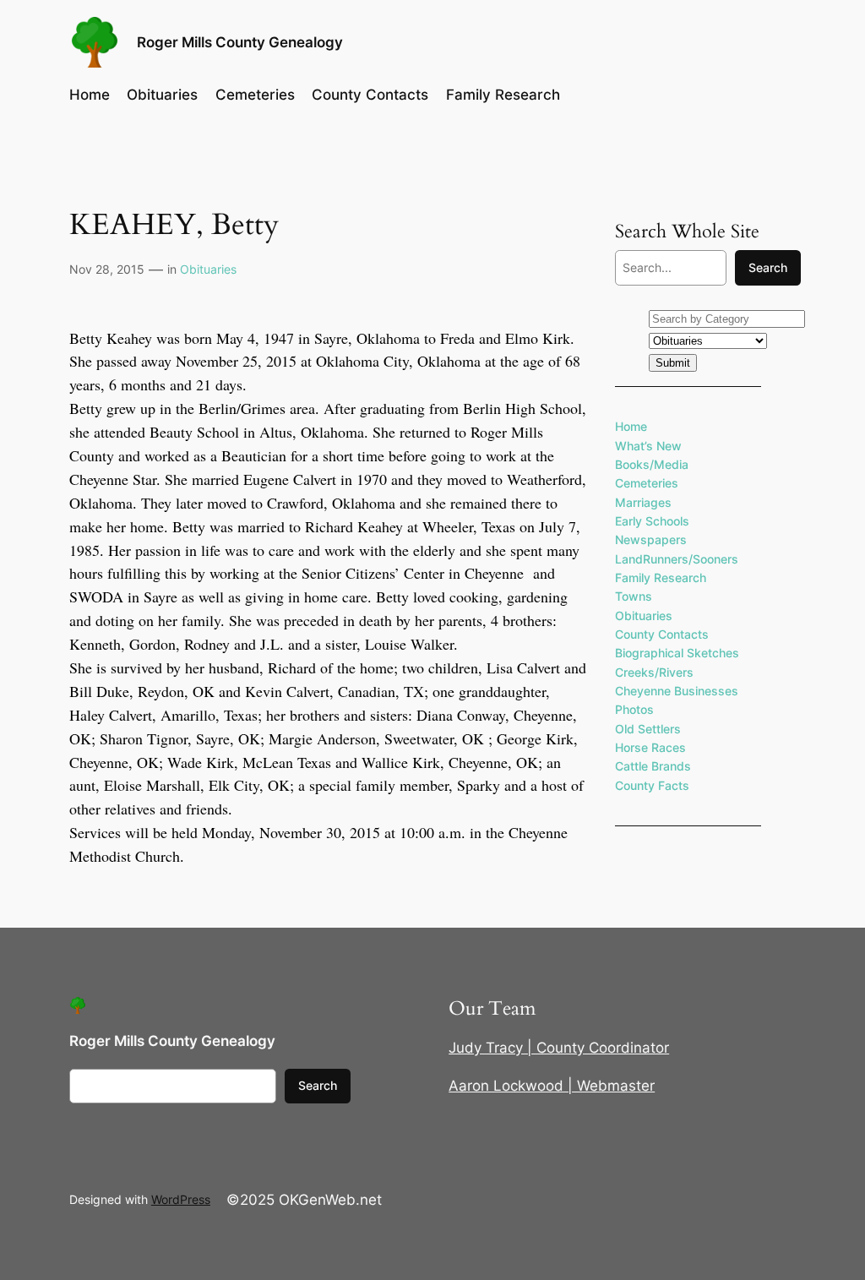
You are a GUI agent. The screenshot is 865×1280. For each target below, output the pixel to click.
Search (767, 267)
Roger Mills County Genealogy (240, 42)
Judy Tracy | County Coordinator (559, 1047)
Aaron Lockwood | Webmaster (552, 1085)
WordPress (180, 1199)
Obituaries (208, 269)
